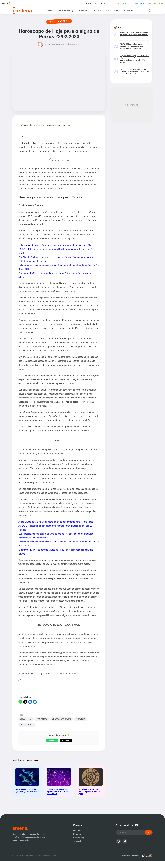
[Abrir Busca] (150, 10)
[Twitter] (125, 841)
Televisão (77, 841)
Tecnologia (138, 3)
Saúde (149, 3)
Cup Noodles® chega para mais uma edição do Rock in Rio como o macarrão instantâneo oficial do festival (134, 59)
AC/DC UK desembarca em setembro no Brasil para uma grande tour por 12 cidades (131, 46)
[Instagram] (118, 841)
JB (19, 680)
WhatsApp (52, 740)
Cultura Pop (78, 838)
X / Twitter (66, 740)
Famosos (83, 11)
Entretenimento (112, 3)
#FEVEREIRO (42, 719)
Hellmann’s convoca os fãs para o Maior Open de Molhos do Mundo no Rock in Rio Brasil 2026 (134, 71)
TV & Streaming (66, 11)
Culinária (158, 3)
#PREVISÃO (80, 719)
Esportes (126, 3)
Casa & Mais (112, 11)
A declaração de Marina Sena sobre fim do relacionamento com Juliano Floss (55, 245)
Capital (88, 3)
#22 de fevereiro (26, 719)
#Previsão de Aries (27, 725)
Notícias (50, 11)
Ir (148, 832)
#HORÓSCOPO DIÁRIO (61, 719)
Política (98, 3)
